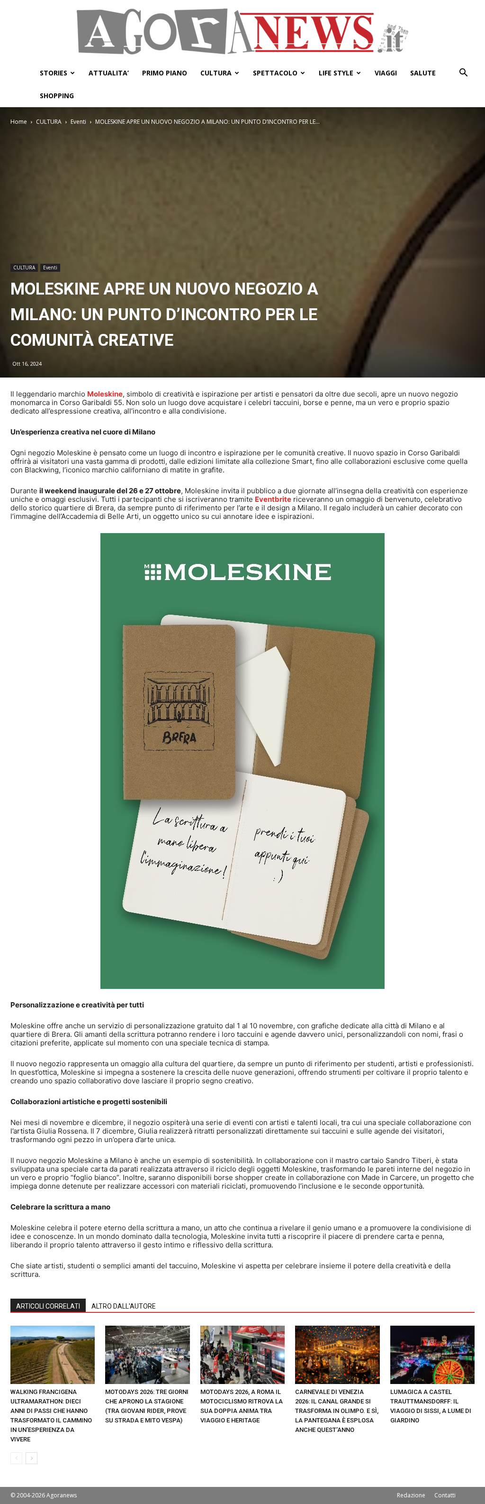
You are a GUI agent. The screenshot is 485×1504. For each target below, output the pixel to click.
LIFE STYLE (336, 72)
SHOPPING (57, 95)
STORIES (53, 72)
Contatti (445, 1495)
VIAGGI (386, 72)
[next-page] (31, 1458)
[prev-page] (16, 1458)
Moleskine (105, 393)
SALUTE (423, 72)
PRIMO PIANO (164, 72)
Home (18, 122)
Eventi (78, 122)
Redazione (411, 1495)
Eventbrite (273, 499)
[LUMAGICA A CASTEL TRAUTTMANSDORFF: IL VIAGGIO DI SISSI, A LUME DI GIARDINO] (432, 1355)
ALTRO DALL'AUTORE (123, 1306)
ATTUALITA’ (109, 72)
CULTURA (216, 72)
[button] (463, 73)
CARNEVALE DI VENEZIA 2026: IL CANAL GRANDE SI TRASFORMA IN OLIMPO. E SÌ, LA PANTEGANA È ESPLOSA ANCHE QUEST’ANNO (336, 1410)
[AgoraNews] (242, 32)
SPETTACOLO (275, 72)
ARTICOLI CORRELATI (48, 1306)
